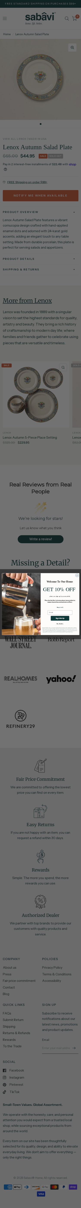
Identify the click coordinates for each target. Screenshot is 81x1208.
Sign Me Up (59, 618)
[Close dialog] (76, 575)
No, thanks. (59, 623)
